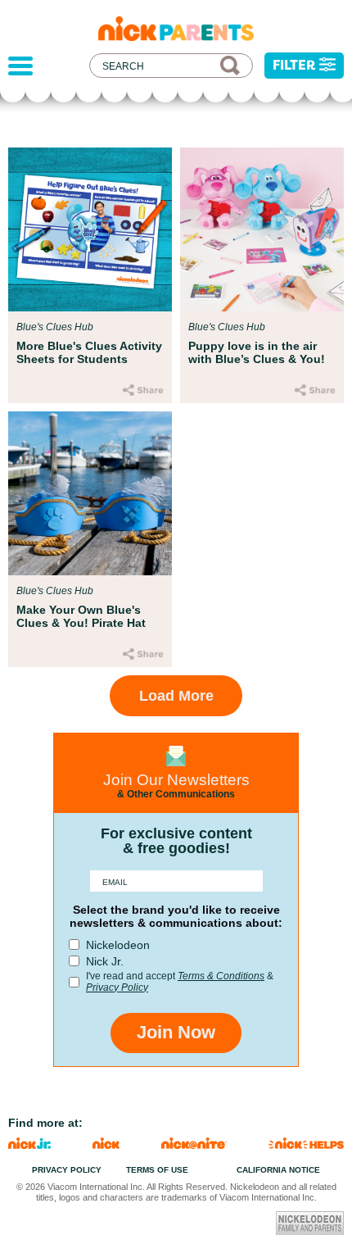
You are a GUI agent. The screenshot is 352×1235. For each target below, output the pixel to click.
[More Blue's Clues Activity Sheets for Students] (90, 229)
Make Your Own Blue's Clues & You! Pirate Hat (81, 616)
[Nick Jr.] (29, 1144)
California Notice (278, 1169)
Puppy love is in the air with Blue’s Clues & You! (256, 352)
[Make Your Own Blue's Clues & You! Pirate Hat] (90, 493)
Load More (176, 696)
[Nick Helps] (306, 1144)
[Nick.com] (106, 1144)
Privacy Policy (117, 987)
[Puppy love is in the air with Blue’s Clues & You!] (262, 229)
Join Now (176, 1032)
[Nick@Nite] (194, 1144)
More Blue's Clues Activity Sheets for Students (89, 352)
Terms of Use (157, 1169)
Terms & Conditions (221, 976)
